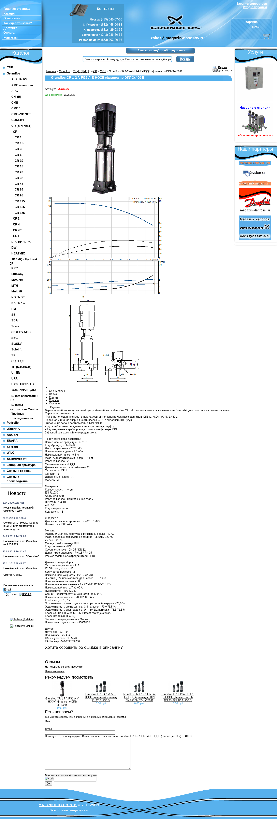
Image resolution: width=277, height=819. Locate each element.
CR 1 (18, 137)
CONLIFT (18, 120)
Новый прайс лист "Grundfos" (21, 556)
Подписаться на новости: (18, 585)
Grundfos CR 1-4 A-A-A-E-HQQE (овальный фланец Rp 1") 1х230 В (101, 697)
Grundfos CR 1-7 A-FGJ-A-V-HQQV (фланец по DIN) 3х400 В (62, 701)
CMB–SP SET (21, 114)
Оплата (8, 32)
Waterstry (13, 428)
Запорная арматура (21, 465)
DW (13, 247)
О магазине (11, 18)
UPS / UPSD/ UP (22, 384)
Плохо (53, 393)
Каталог (9, 13)
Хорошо (54, 400)
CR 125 (20, 201)
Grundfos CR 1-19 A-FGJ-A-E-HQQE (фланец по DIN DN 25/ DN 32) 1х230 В (177, 697)
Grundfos (13, 73)
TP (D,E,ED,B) (21, 367)
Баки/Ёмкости (17, 458)
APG (14, 91)
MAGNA (17, 279)
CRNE (17, 230)
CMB (14, 102)
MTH (14, 285)
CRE (16, 218)
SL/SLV (16, 343)
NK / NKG (18, 303)
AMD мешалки (22, 85)
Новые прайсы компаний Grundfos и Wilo (18, 509)
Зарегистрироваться (251, 3)
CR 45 (19, 183)
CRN (16, 224)
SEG (14, 337)
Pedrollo (13, 422)
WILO (11, 452)
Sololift (16, 349)
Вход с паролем (255, 7)
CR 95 (19, 195)
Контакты (10, 37)
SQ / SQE (18, 361)
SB (13, 314)
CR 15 (19, 166)
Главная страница (16, 8)
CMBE (15, 108)
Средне (53, 397)
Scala (15, 326)
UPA (14, 378)
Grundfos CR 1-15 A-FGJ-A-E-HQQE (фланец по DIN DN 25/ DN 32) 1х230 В (139, 697)
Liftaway (17, 274)
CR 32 (19, 178)
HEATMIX (18, 253)
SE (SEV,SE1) (21, 332)
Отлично (54, 403)
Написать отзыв (54, 671)
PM (13, 308)
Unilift (15, 372)
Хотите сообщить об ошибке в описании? (84, 647)
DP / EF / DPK (21, 242)
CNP (10, 67)
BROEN (12, 434)
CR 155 (20, 207)
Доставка (10, 28)
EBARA (12, 440)
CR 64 (19, 189)
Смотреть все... (12, 574)
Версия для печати (225, 69)
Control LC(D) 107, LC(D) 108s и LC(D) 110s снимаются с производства (20, 525)
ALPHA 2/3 (19, 79)
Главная (51, 71)
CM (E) (16, 96)
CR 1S (19, 143)
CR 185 (20, 212)
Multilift (16, 291)
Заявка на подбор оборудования (161, 50)
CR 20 (19, 172)
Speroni (12, 446)
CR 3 (18, 149)
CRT (16, 236)
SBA (14, 320)
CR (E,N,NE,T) (21, 125)
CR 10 (19, 160)
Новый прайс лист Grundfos (20, 568)
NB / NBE (18, 297)
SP (13, 355)
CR (15, 131)
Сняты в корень (19, 470)
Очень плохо (57, 390)
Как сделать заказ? (17, 23)
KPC (14, 268)
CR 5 (18, 154)
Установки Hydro (23, 390)
